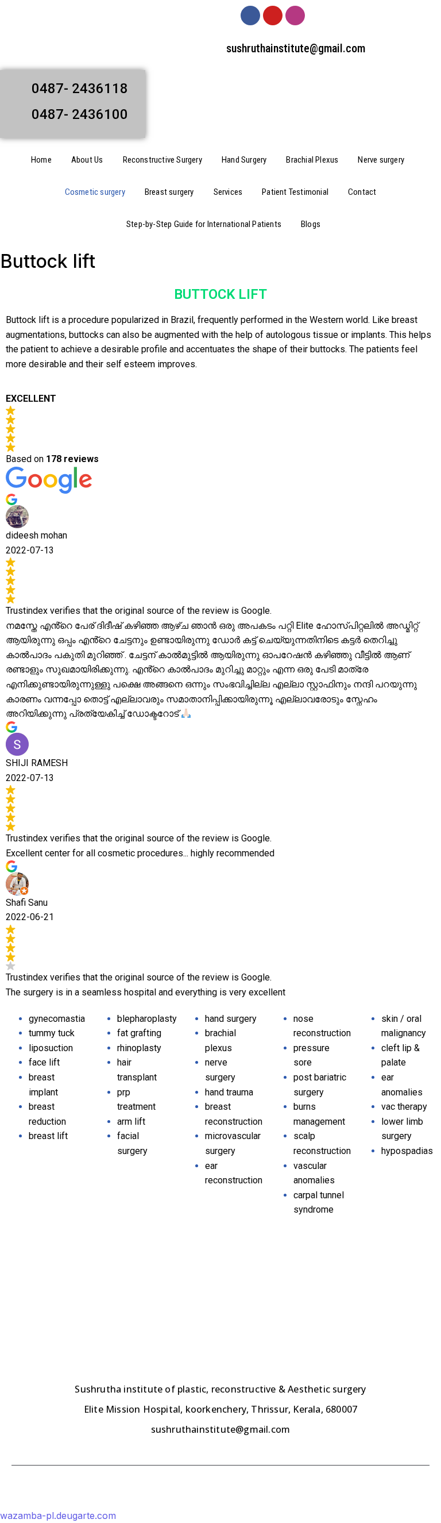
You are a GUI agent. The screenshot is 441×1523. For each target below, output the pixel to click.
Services (228, 192)
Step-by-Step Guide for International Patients (203, 224)
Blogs (310, 224)
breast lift (48, 1135)
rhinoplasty (139, 1048)
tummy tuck (52, 1033)
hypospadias (407, 1150)
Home (41, 160)
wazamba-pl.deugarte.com (58, 1515)
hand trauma (229, 1092)
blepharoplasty (147, 1018)
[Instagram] (295, 15)
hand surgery (231, 1018)
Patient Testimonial (295, 192)
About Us (87, 160)
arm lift (131, 1121)
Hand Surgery (244, 160)
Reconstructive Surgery (162, 160)
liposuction (51, 1048)
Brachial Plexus (312, 160)
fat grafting (139, 1033)
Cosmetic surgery (95, 192)
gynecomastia (57, 1018)
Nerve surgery (381, 160)
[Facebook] (250, 15)
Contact (362, 192)
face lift (44, 1062)
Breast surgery (169, 192)
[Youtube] (273, 15)
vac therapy (404, 1106)
